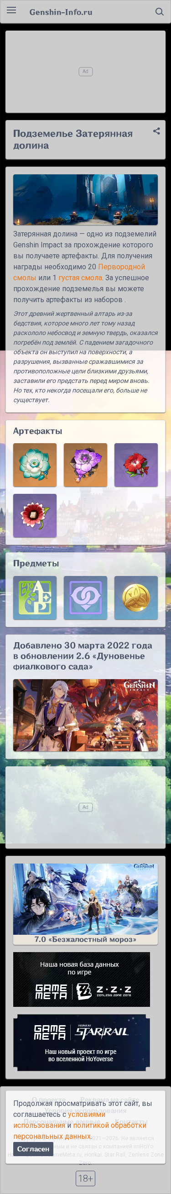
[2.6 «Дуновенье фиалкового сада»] (85, 715)
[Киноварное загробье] (85, 465)
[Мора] (136, 597)
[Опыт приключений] (35, 597)
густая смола (80, 277)
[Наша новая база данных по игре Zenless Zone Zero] (85, 979)
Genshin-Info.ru (61, 12)
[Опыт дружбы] (85, 597)
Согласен (33, 1149)
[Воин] (136, 465)
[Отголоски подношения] (35, 465)
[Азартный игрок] (35, 515)
